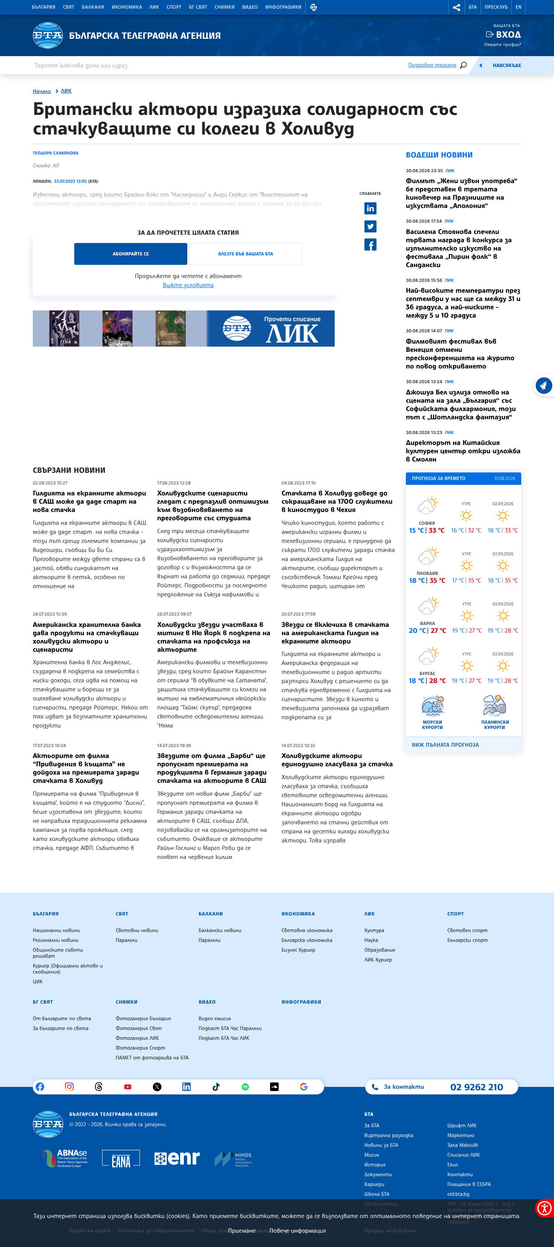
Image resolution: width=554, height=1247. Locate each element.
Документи (378, 1175)
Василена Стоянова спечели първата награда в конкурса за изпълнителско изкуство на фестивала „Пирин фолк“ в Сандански (459, 248)
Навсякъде (507, 66)
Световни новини (137, 931)
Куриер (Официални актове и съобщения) (68, 969)
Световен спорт (467, 931)
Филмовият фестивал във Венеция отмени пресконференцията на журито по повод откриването (460, 353)
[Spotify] (248, 1087)
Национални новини (56, 931)
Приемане (242, 1230)
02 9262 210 (476, 1087)
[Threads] (102, 1087)
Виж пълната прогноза (445, 745)
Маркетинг (460, 1135)
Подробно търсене (432, 65)
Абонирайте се (131, 254)
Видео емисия (215, 1019)
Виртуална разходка (388, 1135)
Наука (371, 940)
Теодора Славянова (55, 153)
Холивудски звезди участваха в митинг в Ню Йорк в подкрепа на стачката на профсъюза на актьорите (214, 637)
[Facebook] (43, 1087)
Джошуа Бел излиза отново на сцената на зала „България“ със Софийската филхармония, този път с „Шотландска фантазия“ (461, 404)
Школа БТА (376, 1194)
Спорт (174, 7)
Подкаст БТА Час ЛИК (224, 1038)
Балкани (93, 7)
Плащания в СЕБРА (469, 1184)
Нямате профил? (502, 44)
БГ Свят (198, 7)
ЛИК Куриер (378, 960)
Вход (508, 34)
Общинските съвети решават (58, 953)
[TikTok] (219, 1087)
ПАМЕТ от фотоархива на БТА (152, 1058)
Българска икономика (307, 940)
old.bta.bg (458, 1194)
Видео (250, 7)
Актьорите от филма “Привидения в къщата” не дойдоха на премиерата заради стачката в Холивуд (86, 768)
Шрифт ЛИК (461, 1126)
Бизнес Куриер (298, 950)
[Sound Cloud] (277, 1087)
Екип (452, 1165)
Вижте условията (188, 285)
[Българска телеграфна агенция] (48, 1124)
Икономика (127, 7)
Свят (68, 7)
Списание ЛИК (463, 1155)
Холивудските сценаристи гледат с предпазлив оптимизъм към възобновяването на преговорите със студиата (212, 505)
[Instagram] (72, 1087)
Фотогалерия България (143, 1019)
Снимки (225, 7)
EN (519, 7)
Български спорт (467, 940)
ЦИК (38, 982)
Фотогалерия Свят (139, 1028)
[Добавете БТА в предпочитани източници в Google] (307, 1087)
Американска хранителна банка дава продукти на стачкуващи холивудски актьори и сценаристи (87, 637)
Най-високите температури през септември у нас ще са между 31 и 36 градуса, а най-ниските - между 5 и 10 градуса (463, 302)
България (43, 7)
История (375, 1165)
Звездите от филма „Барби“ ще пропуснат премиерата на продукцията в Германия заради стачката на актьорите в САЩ (212, 768)
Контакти (460, 1175)
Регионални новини (55, 940)
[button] (313, 7)
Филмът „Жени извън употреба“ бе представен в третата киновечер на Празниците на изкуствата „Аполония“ (461, 193)
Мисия (371, 1155)
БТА (473, 7)
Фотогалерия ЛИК (137, 1038)
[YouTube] (131, 1087)
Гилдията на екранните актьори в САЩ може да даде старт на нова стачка (89, 501)
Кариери (374, 1184)
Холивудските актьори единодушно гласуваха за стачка (337, 760)
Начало (42, 92)
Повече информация (297, 1230)
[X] (160, 1087)
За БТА (371, 1126)
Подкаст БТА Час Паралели (230, 1028)
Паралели (127, 940)
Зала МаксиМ (462, 1145)
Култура (374, 931)
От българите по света (62, 1019)
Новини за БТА (381, 1145)
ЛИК (154, 7)
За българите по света (61, 1028)
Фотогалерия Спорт (140, 1048)
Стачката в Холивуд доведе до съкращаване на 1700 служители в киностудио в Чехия (337, 501)
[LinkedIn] (189, 1087)
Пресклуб (496, 7)
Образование (379, 950)
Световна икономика (307, 931)
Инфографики (283, 7)
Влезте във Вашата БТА (245, 254)
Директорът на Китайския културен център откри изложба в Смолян (463, 451)
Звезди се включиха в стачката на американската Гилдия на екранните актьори (335, 632)
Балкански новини (220, 931)
